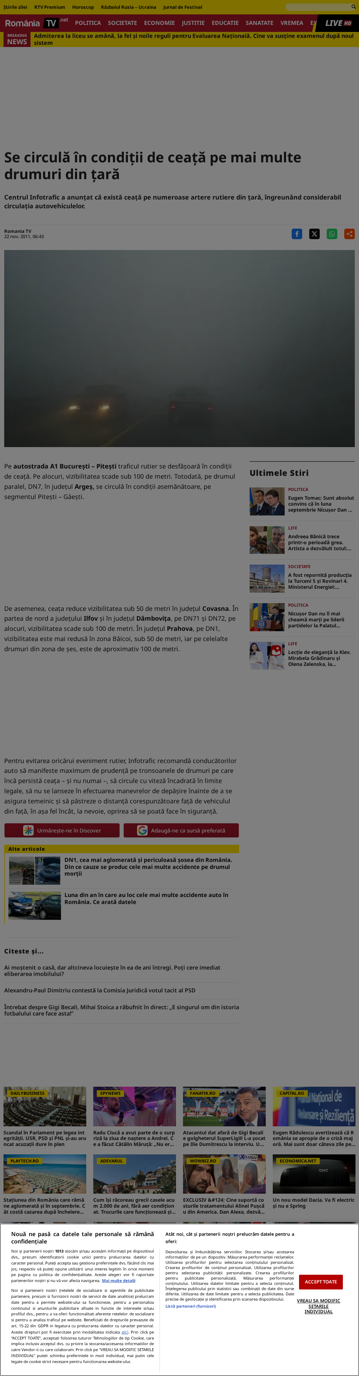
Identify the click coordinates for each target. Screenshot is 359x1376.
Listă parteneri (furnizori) (190, 1306)
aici (125, 1332)
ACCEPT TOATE (321, 1282)
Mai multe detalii (118, 1280)
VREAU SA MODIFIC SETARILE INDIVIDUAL (318, 1306)
